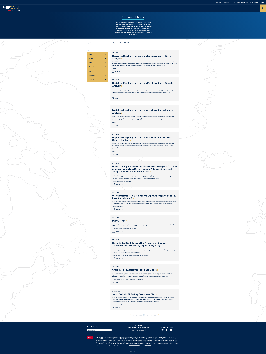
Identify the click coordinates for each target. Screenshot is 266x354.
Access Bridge (227, 2)
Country (91, 79)
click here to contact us (134, 345)
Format (91, 62)
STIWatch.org (254, 2)
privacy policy (147, 345)
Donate (262, 2)
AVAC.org (218, 2)
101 (140, 315)
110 (155, 315)
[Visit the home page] (11, 7)
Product (91, 58)
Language (92, 75)
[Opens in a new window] (90, 338)
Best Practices (237, 8)
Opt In (116, 330)
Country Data (225, 8)
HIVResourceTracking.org (241, 2)
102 (144, 315)
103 (148, 315)
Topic (90, 54)
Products (203, 8)
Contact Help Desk (138, 330)
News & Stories (213, 8)
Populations (92, 67)
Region (91, 71)
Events (246, 8)
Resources (254, 8)
